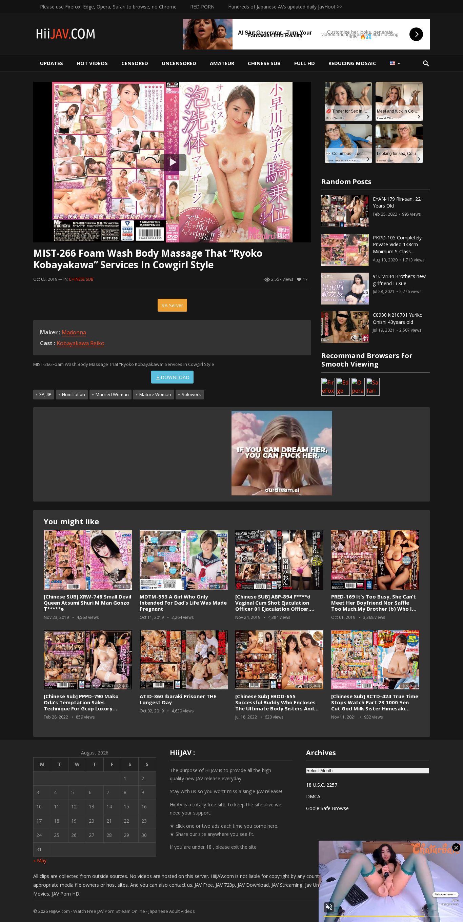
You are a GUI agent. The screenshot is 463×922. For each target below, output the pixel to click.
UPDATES (51, 63)
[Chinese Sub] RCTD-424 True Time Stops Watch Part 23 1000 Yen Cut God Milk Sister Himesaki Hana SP (374, 705)
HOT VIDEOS (92, 63)
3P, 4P (45, 394)
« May (39, 860)
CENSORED (134, 63)
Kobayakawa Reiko (80, 343)
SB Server (172, 305)
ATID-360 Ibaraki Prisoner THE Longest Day (178, 699)
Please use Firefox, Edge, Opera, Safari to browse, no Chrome (108, 6)
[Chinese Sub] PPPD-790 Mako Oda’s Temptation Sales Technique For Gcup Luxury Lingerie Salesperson (81, 705)
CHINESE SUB (264, 63)
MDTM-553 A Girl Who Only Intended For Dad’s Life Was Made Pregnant (183, 602)
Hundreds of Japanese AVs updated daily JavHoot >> (285, 6)
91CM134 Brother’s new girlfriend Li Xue (399, 280)
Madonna (74, 332)
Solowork (191, 394)
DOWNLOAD (175, 377)
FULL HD (304, 63)
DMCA (313, 796)
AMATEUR (222, 63)
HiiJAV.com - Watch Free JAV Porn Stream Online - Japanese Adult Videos (122, 911)
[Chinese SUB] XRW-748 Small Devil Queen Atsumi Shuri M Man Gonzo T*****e (87, 602)
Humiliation (73, 394)
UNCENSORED (179, 63)
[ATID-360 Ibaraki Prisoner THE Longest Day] (184, 660)
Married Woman (112, 394)
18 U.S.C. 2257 (321, 785)
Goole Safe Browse (327, 808)
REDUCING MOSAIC (352, 63)
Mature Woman (155, 394)
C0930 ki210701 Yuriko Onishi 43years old (398, 318)
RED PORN (202, 6)
